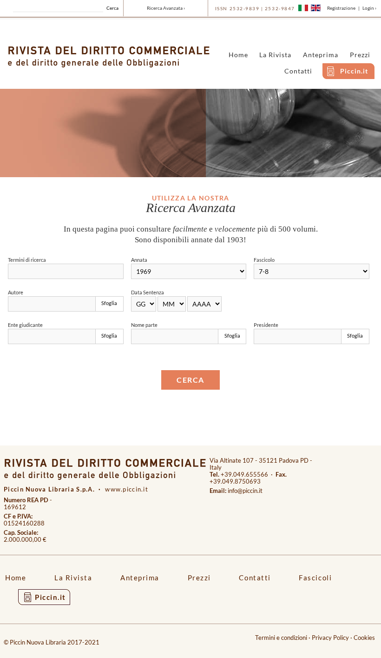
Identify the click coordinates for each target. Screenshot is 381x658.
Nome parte (144, 325)
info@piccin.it (245, 490)
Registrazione (341, 8)
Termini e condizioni (281, 637)
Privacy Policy (330, 637)
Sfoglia (109, 303)
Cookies (364, 637)
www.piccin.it (126, 489)
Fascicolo (264, 260)
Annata (139, 260)
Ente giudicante (25, 325)
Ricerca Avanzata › (166, 8)
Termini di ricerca (27, 260)
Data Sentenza (147, 292)
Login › (369, 8)
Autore (15, 292)
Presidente (266, 325)
